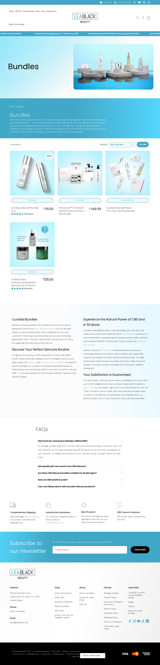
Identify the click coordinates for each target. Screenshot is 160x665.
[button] (137, 17)
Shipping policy (58, 654)
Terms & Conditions (113, 622)
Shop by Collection (63, 602)
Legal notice (76, 656)
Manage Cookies (111, 593)
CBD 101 (18, 11)
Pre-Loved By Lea (48, 11)
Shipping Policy (111, 617)
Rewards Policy (111, 613)
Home (12, 106)
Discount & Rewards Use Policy (113, 603)
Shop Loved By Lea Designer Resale (64, 616)
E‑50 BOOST (106, 350)
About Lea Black (86, 593)
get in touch (88, 387)
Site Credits (56, 651)
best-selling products (44, 328)
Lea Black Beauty (19, 651)
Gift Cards (107, 2)
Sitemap (65, 651)
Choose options (127, 200)
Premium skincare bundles (52, 362)
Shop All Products (63, 593)
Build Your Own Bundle (135, 612)
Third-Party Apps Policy (111, 627)
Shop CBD (59, 597)
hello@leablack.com (55, 522)
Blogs (130, 602)
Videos (131, 606)
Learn (37, 11)
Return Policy (110, 609)
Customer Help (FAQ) (86, 598)
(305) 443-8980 (122, 2)
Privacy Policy (110, 597)
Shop (11, 11)
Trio (18, 373)
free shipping (33, 516)
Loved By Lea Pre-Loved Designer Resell (137, 595)
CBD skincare (128, 334)
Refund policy (75, 651)
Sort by (103, 144)
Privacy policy (46, 654)
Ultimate (32, 362)
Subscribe (140, 549)
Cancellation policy (33, 654)
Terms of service (18, 654)
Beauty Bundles (62, 606)
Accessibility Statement (41, 651)
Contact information (73, 654)
